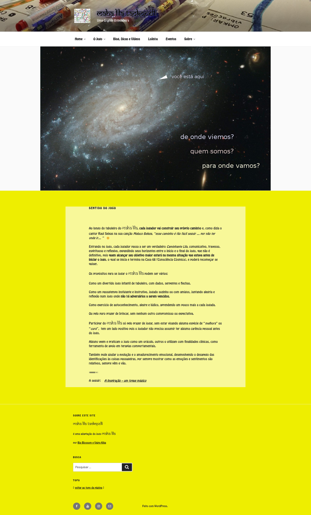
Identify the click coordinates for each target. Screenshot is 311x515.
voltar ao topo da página (88, 488)
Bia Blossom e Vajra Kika (92, 443)
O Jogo (97, 39)
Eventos (171, 39)
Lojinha (153, 39)
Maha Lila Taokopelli (127, 13)
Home (78, 39)
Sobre (188, 39)
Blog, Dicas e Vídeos (126, 39)
